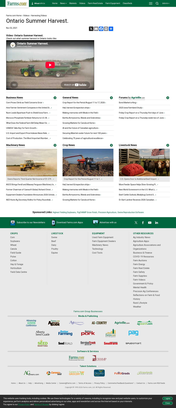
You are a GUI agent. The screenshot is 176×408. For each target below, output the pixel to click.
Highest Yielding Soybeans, (64, 212)
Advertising (39, 383)
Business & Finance (142, 252)
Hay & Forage (16, 264)
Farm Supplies (140, 276)
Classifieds (127, 3)
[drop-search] (157, 3)
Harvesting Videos (39, 15)
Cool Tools (97, 252)
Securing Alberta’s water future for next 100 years (84, 133)
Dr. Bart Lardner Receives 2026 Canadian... (137, 200)
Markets (73, 3)
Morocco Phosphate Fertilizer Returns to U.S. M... (27, 118)
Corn (12, 237)
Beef (53, 241)
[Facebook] (143, 223)
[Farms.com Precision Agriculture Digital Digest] (133, 333)
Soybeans (15, 241)
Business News (14, 97)
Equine (54, 252)
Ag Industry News (141, 237)
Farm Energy (139, 264)
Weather (137, 306)
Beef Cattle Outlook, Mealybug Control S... (137, 195)
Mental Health (139, 287)
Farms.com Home (14, 15)
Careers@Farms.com (67, 383)
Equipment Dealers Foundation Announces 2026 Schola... (31, 195)
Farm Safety (139, 272)
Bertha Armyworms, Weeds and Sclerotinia (81, 118)
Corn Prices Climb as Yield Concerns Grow (24, 102)
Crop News (69, 145)
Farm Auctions (140, 260)
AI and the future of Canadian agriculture (80, 128)
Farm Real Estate (95, 3)
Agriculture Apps (141, 241)
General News (70, 97)
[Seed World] (65, 343)
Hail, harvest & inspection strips (76, 108)
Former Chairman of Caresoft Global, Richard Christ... (29, 190)
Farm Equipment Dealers (104, 241)
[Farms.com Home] (17, 4)
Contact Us (140, 383)
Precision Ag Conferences (145, 291)
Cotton (13, 260)
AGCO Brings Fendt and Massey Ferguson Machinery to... (30, 184)
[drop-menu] (151, 3)
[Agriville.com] (122, 323)
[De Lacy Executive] (99, 373)
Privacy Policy (99, 383)
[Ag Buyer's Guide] (54, 323)
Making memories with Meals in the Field (80, 113)
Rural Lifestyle (140, 303)
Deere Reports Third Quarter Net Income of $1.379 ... (30, 179)
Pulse (13, 256)
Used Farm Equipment (102, 237)
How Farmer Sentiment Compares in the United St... (28, 108)
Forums (132, 97)
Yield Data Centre (18, 272)
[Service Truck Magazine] (88, 343)
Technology (97, 249)
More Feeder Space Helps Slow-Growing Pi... (138, 184)
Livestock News (128, 145)
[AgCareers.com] (31, 373)
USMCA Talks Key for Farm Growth (21, 128)
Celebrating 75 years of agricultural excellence (83, 138)
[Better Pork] (88, 333)
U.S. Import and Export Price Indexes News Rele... (27, 133)
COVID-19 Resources (143, 256)
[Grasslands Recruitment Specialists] (144, 373)
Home (54, 3)
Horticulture (15, 268)
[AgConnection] (76, 323)
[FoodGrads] (122, 373)
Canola (13, 249)
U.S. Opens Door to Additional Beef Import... (139, 179)
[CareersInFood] (54, 373)
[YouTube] (149, 223)
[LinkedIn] (156, 223)
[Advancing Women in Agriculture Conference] (31, 323)
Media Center (51, 383)
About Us (22, 383)
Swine (54, 237)
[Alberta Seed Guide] (42, 333)
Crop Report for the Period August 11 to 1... (82, 179)
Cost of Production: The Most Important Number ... (28, 138)
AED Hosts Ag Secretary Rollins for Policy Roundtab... (29, 200)
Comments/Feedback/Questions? (121, 383)
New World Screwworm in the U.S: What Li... (137, 190)
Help (30, 383)
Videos (82, 3)
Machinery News (15, 145)
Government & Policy (143, 283)
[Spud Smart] (133, 343)
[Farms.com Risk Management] (110, 333)
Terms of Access (84, 383)
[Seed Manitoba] (42, 343)
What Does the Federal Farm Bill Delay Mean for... (27, 123)
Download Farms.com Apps (70, 222)
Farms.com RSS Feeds (156, 383)
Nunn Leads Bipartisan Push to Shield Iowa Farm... (27, 113)
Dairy (53, 245)
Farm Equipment (113, 3)
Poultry (54, 249)
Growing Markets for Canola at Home (79, 123)
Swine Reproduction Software (131, 212)
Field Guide (15, 252)
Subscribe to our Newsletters (31, 222)
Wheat (13, 245)
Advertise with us (108, 222)
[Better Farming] (65, 333)
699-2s (39, 3)
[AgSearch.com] (144, 323)
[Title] (55, 98)
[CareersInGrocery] (76, 373)
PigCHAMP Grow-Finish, (87, 212)
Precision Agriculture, (107, 212)
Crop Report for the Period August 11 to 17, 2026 (84, 102)
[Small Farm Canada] (110, 343)
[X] (136, 223)
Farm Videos (139, 279)
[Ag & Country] (99, 323)
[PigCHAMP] (99, 358)
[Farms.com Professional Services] (76, 358)
